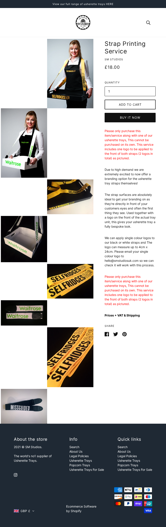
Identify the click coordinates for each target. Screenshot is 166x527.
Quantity (112, 82)
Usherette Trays (80, 460)
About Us (75, 451)
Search (74, 447)
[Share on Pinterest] (124, 333)
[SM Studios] (83, 22)
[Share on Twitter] (116, 333)
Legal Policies (79, 456)
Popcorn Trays (79, 465)
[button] (24, 511)
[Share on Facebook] (107, 333)
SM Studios (114, 59)
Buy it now (130, 117)
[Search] (148, 22)
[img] (15, 475)
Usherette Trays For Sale (86, 469)
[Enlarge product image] (70, 73)
